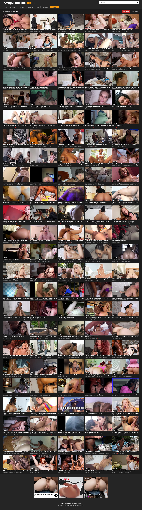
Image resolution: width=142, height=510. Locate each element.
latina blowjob (34, 146)
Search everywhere (63, 183)
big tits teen (43, 414)
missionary (15, 280)
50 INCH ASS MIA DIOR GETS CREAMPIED (123, 221)
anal (86, 261)
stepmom (127, 395)
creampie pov (6, 242)
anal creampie (34, 299)
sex (86, 395)
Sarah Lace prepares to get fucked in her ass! (97, 259)
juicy (64, 280)
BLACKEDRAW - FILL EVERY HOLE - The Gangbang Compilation (16, 375)
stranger (60, 338)
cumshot (114, 31)
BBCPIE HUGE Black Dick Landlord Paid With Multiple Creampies (71, 259)
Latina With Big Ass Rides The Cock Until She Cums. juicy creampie (16, 240)
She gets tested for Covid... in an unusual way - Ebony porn (71, 164)
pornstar (34, 223)
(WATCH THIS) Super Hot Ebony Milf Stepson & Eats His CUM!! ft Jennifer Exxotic (71, 68)
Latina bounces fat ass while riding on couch (124, 470)
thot (37, 319)
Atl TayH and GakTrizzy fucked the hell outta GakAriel (71, 106)
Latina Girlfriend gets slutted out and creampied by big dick (98, 375)
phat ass (38, 184)
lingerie (35, 242)
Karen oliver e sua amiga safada (66, 144)
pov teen (95, 165)
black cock (115, 203)
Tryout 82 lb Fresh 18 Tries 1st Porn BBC (41, 68)
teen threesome (89, 127)
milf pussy (16, 472)
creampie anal (103, 50)
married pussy (18, 88)
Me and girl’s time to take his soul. (39, 144)
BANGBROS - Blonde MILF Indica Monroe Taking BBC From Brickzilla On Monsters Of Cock (71, 279)
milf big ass (92, 299)
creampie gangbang (117, 165)
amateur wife (65, 184)
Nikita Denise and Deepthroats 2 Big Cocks (123, 106)
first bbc (49, 357)
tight (113, 338)
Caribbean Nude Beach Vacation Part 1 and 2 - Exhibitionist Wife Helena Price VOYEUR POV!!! (16, 87)
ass (127, 31)
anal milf (87, 434)
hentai (118, 242)
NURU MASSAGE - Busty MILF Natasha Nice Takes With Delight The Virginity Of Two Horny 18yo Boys (43, 48)
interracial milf (41, 50)
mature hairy (44, 261)
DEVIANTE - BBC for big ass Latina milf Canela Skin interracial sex (98, 470)
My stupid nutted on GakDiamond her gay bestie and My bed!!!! (71, 29)
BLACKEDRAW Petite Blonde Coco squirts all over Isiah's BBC (43, 202)
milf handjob (77, 69)
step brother (128, 261)
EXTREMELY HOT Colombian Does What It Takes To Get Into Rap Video (98, 221)
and (113, 108)
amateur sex (76, 338)
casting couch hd (97, 223)
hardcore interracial (17, 319)
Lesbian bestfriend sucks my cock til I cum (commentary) (71, 432)
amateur (14, 184)
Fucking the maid (89, 336)
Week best (21, 7)
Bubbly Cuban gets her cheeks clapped (122, 68)
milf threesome (50, 50)
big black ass (131, 88)
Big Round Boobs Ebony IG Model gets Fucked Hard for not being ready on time (125, 144)
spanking (37, 203)
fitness (91, 108)
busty (17, 395)
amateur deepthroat (49, 69)
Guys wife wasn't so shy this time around (96, 144)
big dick (7, 146)
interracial (60, 31)
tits (38, 242)
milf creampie (121, 69)
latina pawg (100, 376)
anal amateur (33, 395)
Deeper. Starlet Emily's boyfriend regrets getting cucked (98, 68)
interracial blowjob (119, 108)
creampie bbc (121, 203)
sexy (31, 108)
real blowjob (71, 223)
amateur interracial (128, 165)
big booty (42, 108)
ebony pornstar (134, 184)
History (38, 7)
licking (98, 280)
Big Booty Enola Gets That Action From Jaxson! (70, 240)
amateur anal (129, 203)
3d (113, 242)
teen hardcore (6, 50)
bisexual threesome (22, 108)
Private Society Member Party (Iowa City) (41, 259)
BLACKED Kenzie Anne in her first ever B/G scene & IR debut (98, 317)
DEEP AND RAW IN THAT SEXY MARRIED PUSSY (42, 375)
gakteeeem (72, 184)
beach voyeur (33, 338)
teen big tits (88, 338)
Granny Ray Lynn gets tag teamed (39, 87)
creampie (43, 127)
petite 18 (41, 69)
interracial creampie (130, 50)
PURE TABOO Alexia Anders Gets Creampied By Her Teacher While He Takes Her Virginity (16, 336)
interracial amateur (63, 146)
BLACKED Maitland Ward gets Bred (121, 355)
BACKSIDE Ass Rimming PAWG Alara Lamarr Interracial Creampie (125, 279)
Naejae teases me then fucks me (93, 413)
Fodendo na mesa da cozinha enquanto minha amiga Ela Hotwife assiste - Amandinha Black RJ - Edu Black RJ (43, 221)
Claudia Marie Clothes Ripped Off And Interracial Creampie (16, 298)
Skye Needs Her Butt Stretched (66, 317)
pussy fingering (75, 357)
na (31, 223)
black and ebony (7, 319)
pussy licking (43, 203)
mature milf (46, 88)
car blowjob (73, 434)
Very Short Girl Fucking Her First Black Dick (41, 355)
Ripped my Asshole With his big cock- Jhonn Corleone (125, 48)
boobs (126, 146)
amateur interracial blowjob (75, 146)
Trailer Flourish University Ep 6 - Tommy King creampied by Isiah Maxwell (125, 451)
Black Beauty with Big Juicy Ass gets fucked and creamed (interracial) (16, 317)
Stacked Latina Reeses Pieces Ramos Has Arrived (16, 221)
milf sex (68, 414)
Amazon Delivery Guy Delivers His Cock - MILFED (43, 451)
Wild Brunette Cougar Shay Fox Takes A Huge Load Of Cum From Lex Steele (16, 470)
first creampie (73, 127)
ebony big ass (101, 184)
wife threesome (89, 146)
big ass (127, 69)
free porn (69, 165)
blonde (39, 127)
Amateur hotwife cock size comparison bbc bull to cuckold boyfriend (16, 144)
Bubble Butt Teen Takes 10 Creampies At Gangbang (125, 164)
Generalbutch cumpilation (119, 240)
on (3, 261)
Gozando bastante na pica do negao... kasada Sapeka (16, 451)
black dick (12, 146)
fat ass (5, 299)
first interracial (98, 203)
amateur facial (116, 146)
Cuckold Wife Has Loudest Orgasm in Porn (41, 240)
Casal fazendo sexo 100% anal (38, 394)
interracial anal (69, 69)
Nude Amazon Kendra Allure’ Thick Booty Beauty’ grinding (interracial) (125, 298)
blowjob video (104, 242)
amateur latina (38, 165)
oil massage (93, 280)
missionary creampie (101, 414)
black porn (60, 165)
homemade (6, 203)
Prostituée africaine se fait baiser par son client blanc (16, 394)
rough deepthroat (13, 165)
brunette (87, 69)
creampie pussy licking (9, 434)
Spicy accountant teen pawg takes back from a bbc (98, 125)
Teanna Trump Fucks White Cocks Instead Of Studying (125, 183)
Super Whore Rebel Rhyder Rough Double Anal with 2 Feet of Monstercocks (98, 29)
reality (8, 338)
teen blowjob (33, 414)
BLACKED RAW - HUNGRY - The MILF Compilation (71, 298)
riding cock (115, 357)
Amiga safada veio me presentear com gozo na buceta (125, 432)
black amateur (89, 165)
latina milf (115, 69)
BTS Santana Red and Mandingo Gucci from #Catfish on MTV (16, 259)
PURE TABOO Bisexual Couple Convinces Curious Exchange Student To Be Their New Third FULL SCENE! (16, 106)
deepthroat (6, 69)
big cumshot (66, 31)
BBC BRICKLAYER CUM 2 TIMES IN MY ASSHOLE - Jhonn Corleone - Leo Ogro (98, 48)
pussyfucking (88, 414)
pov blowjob (11, 88)
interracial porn (19, 50)
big (71, 242)
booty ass (91, 203)
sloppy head (61, 203)
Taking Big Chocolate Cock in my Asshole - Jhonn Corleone (16, 125)
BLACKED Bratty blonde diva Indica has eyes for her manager (16, 355)
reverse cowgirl (94, 69)
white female (97, 108)
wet (99, 338)
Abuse (79, 503)
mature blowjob (124, 434)
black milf (12, 203)
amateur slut (44, 280)
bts (13, 261)
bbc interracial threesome (129, 127)
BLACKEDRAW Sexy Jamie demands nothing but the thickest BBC (16, 432)
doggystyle (94, 338)
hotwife (40, 376)
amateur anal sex (19, 203)
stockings (114, 280)
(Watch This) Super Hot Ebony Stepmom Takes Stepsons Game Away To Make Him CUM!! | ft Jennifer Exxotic (71, 221)
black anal (12, 127)
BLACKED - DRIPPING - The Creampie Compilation (71, 125)
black (123, 50)
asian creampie (121, 31)
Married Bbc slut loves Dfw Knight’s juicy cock (70, 451)
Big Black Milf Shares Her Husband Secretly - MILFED (125, 87)
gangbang (98, 299)
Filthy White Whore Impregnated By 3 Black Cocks (43, 298)
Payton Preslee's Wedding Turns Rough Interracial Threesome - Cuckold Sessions (43, 29)
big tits (12, 357)
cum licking (74, 319)
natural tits (21, 165)
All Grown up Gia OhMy (118, 375)
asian (4, 338)
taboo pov (121, 261)
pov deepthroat (124, 223)
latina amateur (91, 88)
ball (129, 414)
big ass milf (69, 280)
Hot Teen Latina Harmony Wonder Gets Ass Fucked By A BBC (98, 240)
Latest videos (134, 11)
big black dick (92, 376)
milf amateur (64, 223)
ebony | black (20, 184)
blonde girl (115, 376)
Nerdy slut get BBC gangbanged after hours (96, 298)
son (4, 395)
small (103, 223)
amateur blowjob (12, 223)
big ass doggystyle (56, 434)
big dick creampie (116, 50)
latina (95, 146)
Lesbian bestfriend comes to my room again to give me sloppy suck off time (71, 202)
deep (9, 357)
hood (33, 319)
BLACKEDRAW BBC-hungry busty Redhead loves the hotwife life (43, 470)
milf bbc (65, 299)
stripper (72, 31)
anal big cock (6, 127)
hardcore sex (115, 184)
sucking (114, 127)
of (85, 31)
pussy (22, 434)
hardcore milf (61, 50)
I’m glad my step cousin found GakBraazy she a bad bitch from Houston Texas (71, 375)
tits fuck (126, 357)
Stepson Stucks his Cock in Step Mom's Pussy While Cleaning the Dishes (125, 394)
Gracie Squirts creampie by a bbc (94, 394)
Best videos (13, 7)
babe (59, 223)
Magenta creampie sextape (92, 451)
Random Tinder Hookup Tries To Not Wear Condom (71, 336)
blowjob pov (115, 261)
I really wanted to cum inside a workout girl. (96, 106)
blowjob (32, 203)
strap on (18, 242)
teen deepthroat (34, 69)
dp (68, 299)
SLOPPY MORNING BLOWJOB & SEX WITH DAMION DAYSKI (98, 355)
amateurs (130, 434)
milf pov (5, 88)
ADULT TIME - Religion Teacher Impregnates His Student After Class (16, 164)
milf (31, 242)
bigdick (13, 69)
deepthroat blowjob (48, 146)
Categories (45, 7)
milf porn (95, 184)
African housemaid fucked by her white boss (15, 183)
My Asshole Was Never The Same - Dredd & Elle (15, 202)
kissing (65, 108)
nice (11, 338)
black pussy (90, 395)
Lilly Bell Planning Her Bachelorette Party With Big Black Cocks (16, 68)
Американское (8, 3)
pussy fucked (24, 31)
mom (8, 414)
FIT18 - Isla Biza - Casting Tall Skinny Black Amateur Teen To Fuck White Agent (98, 164)
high (20, 472)
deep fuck (121, 357)
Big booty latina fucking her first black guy (96, 202)
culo (86, 88)
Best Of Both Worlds (117, 125)
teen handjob (33, 50)
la (61, 376)
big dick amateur (52, 280)
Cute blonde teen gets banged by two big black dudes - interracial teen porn (16, 48)
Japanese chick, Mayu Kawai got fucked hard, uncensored (16, 29)
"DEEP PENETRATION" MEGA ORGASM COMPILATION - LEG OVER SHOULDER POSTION (71, 394)
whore (88, 31)
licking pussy (33, 127)
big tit (36, 31)
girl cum (87, 108)
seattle (59, 184)
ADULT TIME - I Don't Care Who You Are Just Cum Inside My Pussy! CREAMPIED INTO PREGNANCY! (43, 432)
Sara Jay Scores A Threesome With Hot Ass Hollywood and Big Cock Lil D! (71, 48)
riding (90, 319)
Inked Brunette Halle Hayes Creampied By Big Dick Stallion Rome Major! (71, 355)
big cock (13, 50)
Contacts (74, 503)
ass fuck (40, 31)
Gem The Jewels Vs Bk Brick (38, 317)
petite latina (96, 261)
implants (13, 299)
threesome (17, 31)
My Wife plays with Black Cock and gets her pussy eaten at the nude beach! (71, 413)
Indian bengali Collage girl (92, 432)
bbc (10, 69)
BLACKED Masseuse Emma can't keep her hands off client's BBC (98, 279)
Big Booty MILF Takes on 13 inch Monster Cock (42, 125)
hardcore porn (88, 184)
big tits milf (14, 414)
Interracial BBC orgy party (92, 183)
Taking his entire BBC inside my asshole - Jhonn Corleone (125, 202)
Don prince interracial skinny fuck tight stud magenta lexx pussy (125, 336)
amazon (100, 165)
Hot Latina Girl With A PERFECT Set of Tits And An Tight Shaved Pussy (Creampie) (125, 317)
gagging (32, 31)
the (39, 338)
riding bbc (21, 376)
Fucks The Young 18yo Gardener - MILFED (14, 413)
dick (99, 69)
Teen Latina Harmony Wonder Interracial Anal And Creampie (43, 413)
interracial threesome (8, 31)
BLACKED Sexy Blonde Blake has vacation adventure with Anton (125, 413)
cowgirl (10, 280)
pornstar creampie (124, 184)
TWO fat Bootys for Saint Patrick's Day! (40, 106)
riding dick (40, 472)
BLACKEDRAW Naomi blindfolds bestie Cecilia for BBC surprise (71, 470)
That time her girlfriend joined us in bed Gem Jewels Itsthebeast (71, 87)
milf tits (120, 299)
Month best (30, 7)
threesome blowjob (130, 108)
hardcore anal (96, 50)
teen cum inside (7, 184)
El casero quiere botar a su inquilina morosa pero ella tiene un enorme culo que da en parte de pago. (43, 164)
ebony (125, 88)
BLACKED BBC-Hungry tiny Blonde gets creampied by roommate (16, 279)
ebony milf (121, 395)
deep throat (95, 319)
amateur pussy (13, 453)
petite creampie (105, 453)
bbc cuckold (46, 376)
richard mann (93, 31)
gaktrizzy (65, 376)
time (59, 88)
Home (5, 7)
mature (136, 165)
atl (68, 108)
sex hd (79, 261)
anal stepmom (61, 69)
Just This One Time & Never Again (121, 259)
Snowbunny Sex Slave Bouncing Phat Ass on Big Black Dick (43, 183)
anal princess (88, 50)
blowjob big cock (78, 50)
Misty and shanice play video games (122, 29)
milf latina (98, 88)
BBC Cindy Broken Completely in (39, 279)
